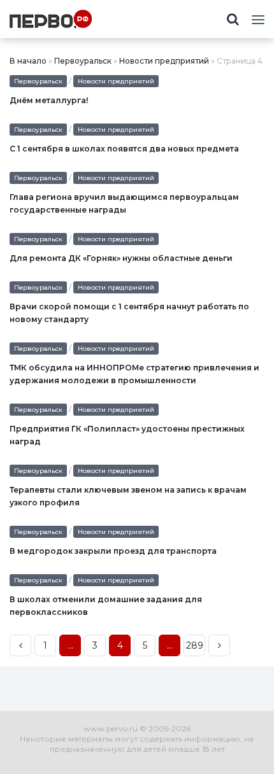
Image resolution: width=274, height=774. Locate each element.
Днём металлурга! (49, 100)
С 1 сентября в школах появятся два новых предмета (124, 148)
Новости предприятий (164, 61)
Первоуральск (83, 61)
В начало (28, 61)
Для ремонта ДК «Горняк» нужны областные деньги (121, 258)
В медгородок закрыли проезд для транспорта (113, 551)
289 (194, 645)
